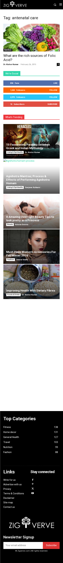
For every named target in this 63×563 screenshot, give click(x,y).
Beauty (10, 224)
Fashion (10, 259)
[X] (32, 489)
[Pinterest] (32, 484)
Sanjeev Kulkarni (32, 187)
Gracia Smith (22, 260)
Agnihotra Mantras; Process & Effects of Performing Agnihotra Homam (28, 180)
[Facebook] (32, 480)
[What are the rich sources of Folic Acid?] (31, 37)
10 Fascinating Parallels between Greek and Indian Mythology (28, 146)
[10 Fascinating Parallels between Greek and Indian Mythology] (31, 141)
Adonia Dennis (21, 224)
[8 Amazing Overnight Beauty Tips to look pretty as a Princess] (31, 211)
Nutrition (7, 50)
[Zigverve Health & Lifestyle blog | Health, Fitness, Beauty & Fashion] (31, 523)
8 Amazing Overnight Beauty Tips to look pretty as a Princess (30, 218)
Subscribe (52, 104)
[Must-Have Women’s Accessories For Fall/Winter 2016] (31, 246)
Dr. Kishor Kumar (10, 64)
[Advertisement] (31, 349)
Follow (53, 90)
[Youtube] (32, 493)
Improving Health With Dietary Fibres (30, 290)
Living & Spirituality (15, 152)
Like (55, 83)
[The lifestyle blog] (17, 5)
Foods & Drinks (13, 295)
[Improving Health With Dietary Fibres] (31, 281)
